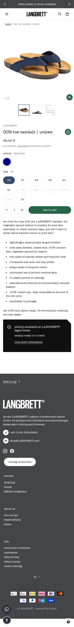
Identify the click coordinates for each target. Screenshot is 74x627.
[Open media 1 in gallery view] (23, 110)
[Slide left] (5, 4)
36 (9, 180)
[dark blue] (7, 162)
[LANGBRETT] (37, 14)
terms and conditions (17, 547)
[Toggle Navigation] (7, 14)
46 (9, 199)
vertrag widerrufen (20, 461)
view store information (28, 342)
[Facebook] (12, 451)
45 (64, 189)
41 (8, 189)
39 (50, 180)
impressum (11, 552)
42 (22, 189)
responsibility (12, 519)
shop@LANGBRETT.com (24, 440)
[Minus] (7, 210)
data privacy (11, 557)
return (8, 487)
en (35, 576)
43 (36, 189)
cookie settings (13, 566)
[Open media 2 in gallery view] (37, 110)
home (8, 24)
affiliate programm (15, 491)
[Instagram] (5, 451)
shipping (22, 146)
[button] (60, 14)
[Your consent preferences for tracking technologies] (68, 621)
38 (36, 180)
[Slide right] (69, 4)
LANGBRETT (26, 608)
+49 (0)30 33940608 (24, 432)
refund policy (12, 561)
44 (50, 189)
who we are (11, 515)
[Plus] (22, 210)
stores (7, 524)
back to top (10, 381)
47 (22, 199)
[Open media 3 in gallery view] (50, 110)
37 (22, 180)
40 (64, 180)
